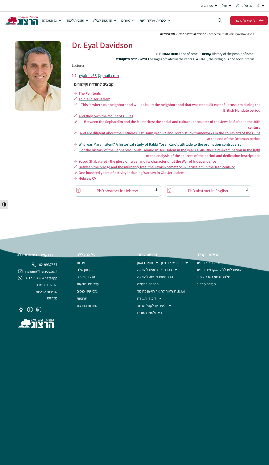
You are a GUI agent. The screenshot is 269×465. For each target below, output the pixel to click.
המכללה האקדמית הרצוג (191, 34)
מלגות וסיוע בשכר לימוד (213, 276)
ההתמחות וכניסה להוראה (155, 276)
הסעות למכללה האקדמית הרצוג (219, 269)
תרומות (82, 298)
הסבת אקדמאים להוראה (154, 269)
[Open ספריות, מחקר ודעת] (168, 20)
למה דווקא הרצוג (208, 262)
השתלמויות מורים (149, 312)
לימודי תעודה (146, 298)
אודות (81, 262)
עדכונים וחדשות (88, 284)
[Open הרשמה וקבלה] (115, 20)
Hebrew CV (87, 178)
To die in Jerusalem (94, 99)
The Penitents (90, 93)
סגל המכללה (167, 34)
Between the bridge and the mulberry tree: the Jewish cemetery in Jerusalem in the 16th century (157, 167)
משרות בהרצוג (87, 305)
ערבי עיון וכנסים (87, 291)
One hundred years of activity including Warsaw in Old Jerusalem (131, 172)
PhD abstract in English (208, 190)
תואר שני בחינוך (171, 262)
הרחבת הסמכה (148, 284)
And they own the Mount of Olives (106, 116)
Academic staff (218, 34)
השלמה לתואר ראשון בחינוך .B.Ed (161, 291)
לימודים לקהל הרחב (151, 305)
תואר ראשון (145, 262)
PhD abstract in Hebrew (117, 190)
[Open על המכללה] (60, 20)
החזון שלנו (84, 269)
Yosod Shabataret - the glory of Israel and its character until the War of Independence (147, 161)
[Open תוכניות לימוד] (87, 20)
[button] (209, 5)
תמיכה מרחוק (206, 284)
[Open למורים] (133, 20)
